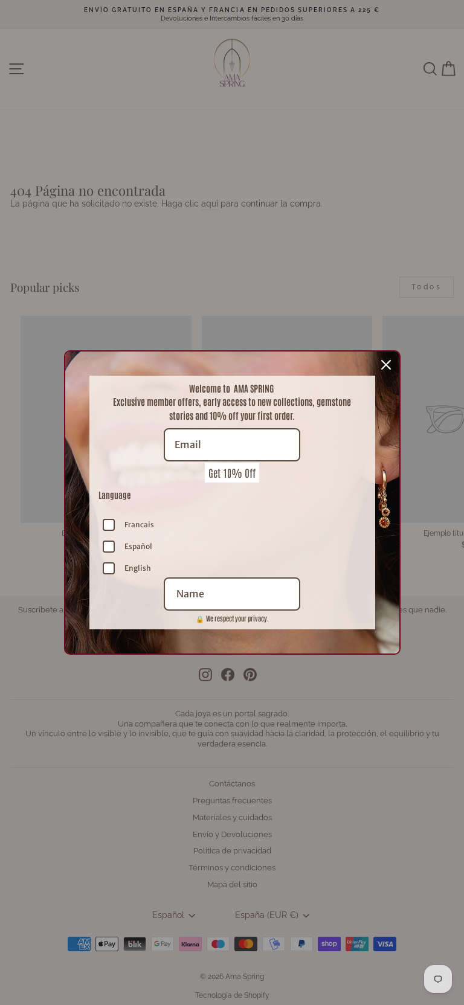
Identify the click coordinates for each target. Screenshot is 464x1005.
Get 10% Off (232, 472)
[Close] (386, 364)
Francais (139, 524)
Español (138, 546)
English (137, 568)
